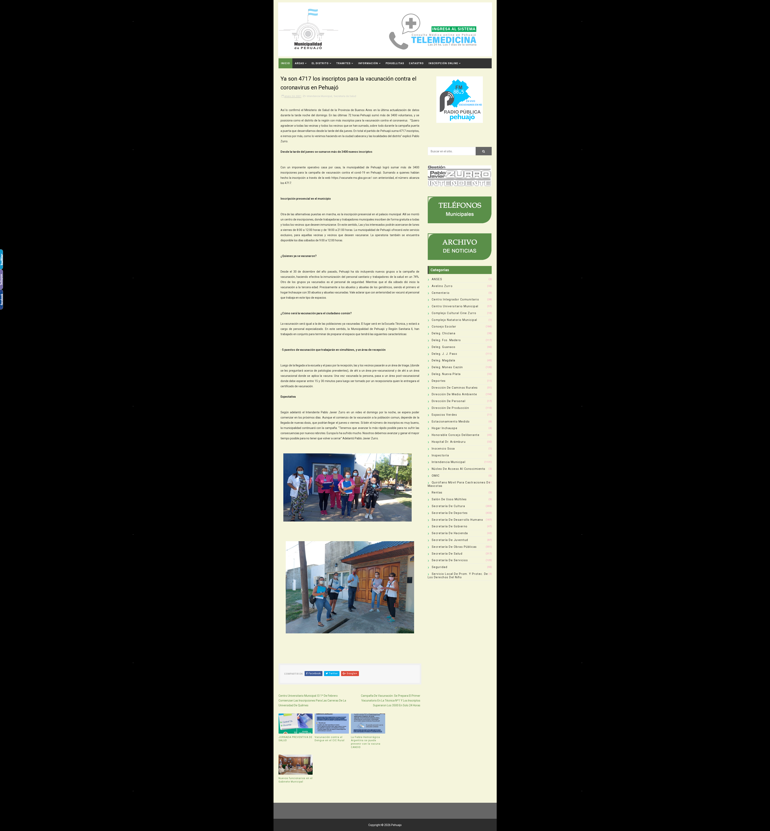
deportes (439, 380)
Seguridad (440, 567)
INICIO (285, 63)
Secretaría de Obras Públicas (454, 546)
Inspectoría (440, 455)
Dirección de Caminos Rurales (455, 387)
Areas (299, 63)
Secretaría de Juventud (450, 540)
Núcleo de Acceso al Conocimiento (458, 468)
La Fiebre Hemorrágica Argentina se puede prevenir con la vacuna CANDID (365, 742)
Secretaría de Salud (345, 96)
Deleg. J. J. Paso (444, 353)
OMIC (436, 475)
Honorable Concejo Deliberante (456, 435)
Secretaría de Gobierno (450, 526)
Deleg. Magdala (443, 360)
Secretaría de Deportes (450, 513)
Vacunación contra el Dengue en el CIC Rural (329, 739)
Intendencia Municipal (319, 96)
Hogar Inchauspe (445, 428)
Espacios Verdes (444, 414)
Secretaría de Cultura (448, 506)
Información (368, 63)
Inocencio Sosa (443, 448)
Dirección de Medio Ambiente (454, 394)
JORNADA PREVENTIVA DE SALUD (295, 739)
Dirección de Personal (449, 401)
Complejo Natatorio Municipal (454, 319)
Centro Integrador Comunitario (455, 299)
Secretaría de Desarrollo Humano (457, 519)
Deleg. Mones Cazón (447, 367)
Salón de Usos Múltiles (449, 499)
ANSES (437, 279)
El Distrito (320, 63)
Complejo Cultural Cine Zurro (454, 313)
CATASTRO (416, 63)
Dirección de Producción (450, 407)
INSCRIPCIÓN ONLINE (443, 63)
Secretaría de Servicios (450, 560)
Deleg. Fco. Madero (446, 340)
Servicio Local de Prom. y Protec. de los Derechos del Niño (458, 575)
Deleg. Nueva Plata (446, 374)
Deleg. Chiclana (444, 333)
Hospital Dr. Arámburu (449, 441)
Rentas (437, 492)
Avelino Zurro (442, 286)
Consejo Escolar (444, 326)
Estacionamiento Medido (451, 421)
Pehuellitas (395, 63)
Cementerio (441, 292)
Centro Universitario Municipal (455, 306)
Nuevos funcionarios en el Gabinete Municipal (296, 780)
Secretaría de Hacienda (450, 533)
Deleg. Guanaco (444, 347)
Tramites (343, 63)
